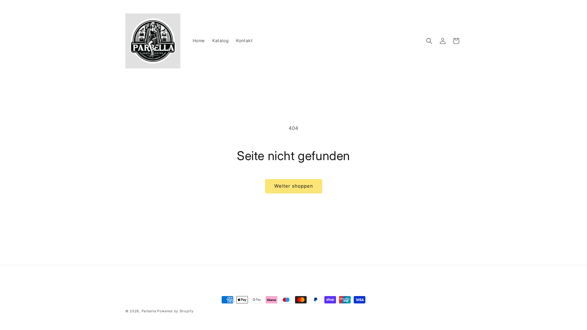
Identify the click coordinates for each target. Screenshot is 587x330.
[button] (429, 41)
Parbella (149, 311)
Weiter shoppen (293, 186)
